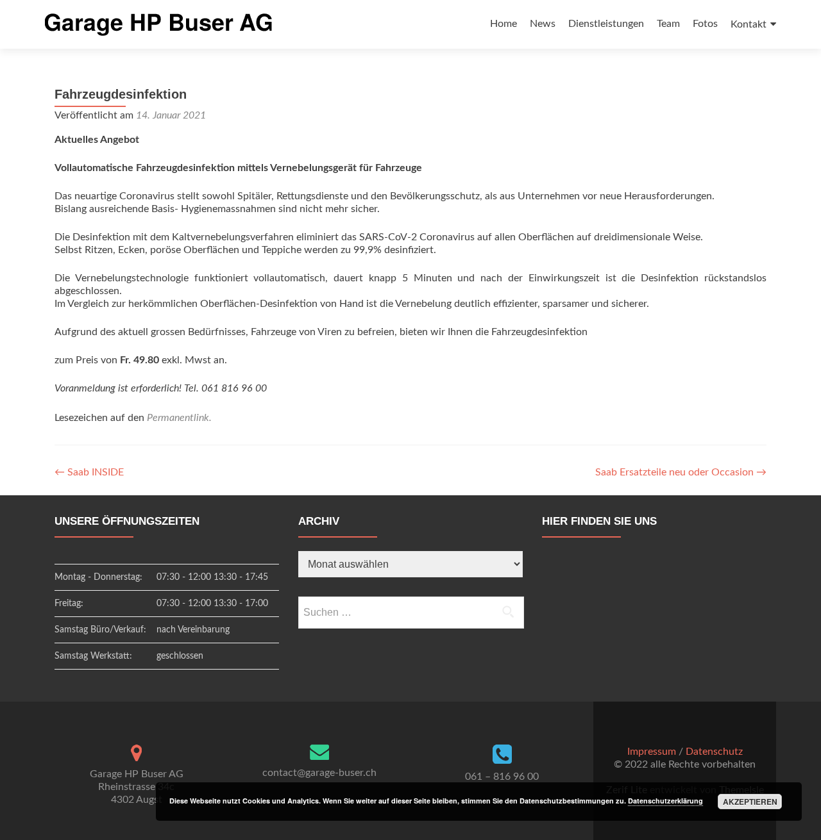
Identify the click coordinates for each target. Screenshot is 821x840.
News (542, 24)
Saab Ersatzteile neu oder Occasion (680, 472)
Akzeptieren (750, 801)
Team (668, 24)
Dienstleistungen (606, 24)
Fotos (705, 24)
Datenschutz (714, 751)
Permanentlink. (179, 418)
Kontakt (748, 24)
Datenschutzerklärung (665, 800)
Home (503, 24)
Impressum (651, 751)
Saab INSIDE (89, 472)
